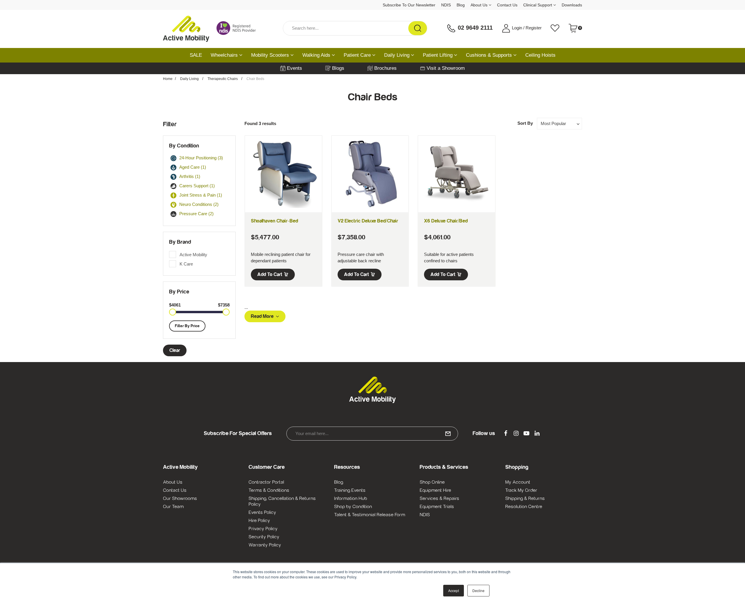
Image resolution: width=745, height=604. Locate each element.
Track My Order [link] (521, 490)
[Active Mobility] (186, 28)
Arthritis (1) (189, 176)
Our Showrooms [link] (180, 498)
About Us (480, 5)
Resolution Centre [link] (523, 506)
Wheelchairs (225, 55)
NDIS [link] (425, 514)
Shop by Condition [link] (353, 506)
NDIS (446, 5)
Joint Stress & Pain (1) (200, 195)
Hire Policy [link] (259, 520)
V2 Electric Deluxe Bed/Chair (368, 221)
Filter (170, 124)
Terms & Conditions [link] (269, 490)
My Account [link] (517, 482)
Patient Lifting (438, 55)
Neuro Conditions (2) (199, 204)
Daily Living (397, 55)
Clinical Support (538, 5)
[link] (505, 433)
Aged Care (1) (192, 167)
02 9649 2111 (474, 27)
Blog (461, 5)
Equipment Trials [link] (437, 506)
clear (174, 350)
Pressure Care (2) (196, 213)
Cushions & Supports (489, 55)
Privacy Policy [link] (263, 528)
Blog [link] (338, 482)
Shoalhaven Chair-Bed (274, 221)
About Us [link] (172, 482)
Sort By (525, 123)
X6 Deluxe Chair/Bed (446, 221)
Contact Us (507, 5)
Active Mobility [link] (193, 254)
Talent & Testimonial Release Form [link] (369, 514)
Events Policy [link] (262, 512)
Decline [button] (478, 590)
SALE (196, 55)
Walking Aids (317, 55)
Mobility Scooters (270, 55)
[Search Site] (417, 28)
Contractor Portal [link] (266, 482)
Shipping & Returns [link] (525, 498)
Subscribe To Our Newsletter (409, 5)
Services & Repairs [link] (439, 498)
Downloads (572, 5)
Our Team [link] (173, 506)
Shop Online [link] (432, 482)
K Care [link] (186, 263)
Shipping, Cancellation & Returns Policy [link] (282, 501)
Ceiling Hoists (540, 55)
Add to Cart (269, 274)
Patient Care (358, 55)
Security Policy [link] (264, 536)
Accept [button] (453, 590)
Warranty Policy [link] (265, 545)
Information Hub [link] (350, 498)
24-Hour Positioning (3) (201, 157)
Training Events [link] (350, 490)
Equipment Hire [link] (435, 490)
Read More (262, 316)
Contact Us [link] (175, 490)
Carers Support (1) (197, 185)
